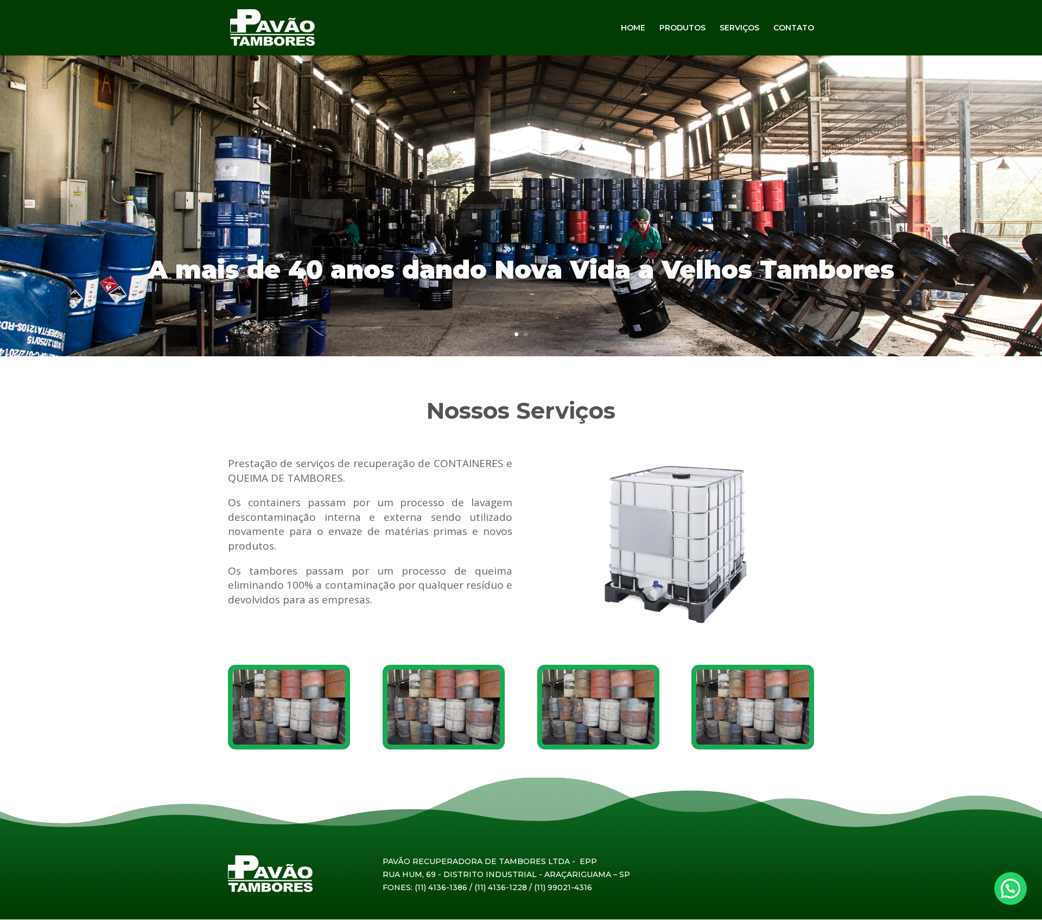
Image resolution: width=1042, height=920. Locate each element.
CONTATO (793, 28)
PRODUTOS (682, 28)
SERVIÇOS (739, 28)
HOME (633, 28)
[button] (1010, 888)
